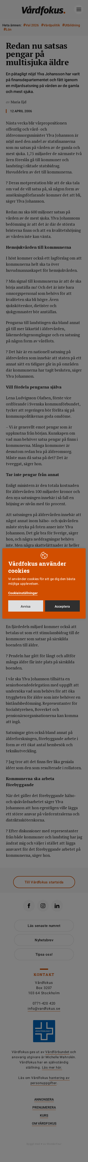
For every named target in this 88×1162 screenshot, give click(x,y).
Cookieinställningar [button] (23, 593)
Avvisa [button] (26, 606)
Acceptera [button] (62, 606)
